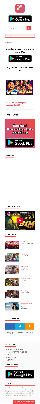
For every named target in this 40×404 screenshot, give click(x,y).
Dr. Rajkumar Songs (15, 349)
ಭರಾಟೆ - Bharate (25, 278)
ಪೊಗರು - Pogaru (25, 291)
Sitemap (10, 360)
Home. (7, 42)
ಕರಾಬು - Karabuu (25, 292)
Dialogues (11, 357)
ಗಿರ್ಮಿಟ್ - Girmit (25, 241)
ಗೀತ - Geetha (24, 254)
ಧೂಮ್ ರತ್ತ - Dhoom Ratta (27, 243)
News (9, 355)
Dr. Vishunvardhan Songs (17, 352)
